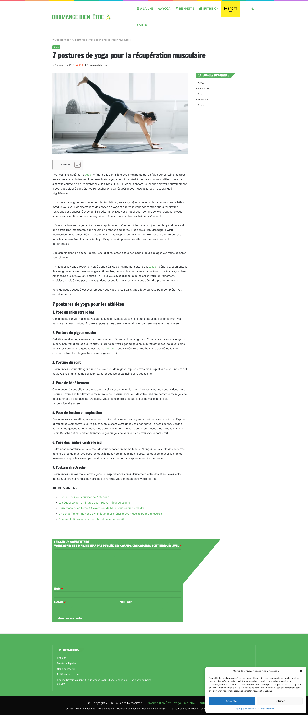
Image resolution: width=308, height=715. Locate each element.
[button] (301, 671)
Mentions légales (265, 708)
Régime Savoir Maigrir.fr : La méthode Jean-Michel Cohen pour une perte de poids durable (192, 708)
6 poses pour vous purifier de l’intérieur (84, 497)
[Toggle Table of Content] (76, 165)
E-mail (60, 602)
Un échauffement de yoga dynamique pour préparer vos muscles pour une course (110, 513)
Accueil (59, 39)
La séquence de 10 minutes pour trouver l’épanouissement (95, 502)
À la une (146, 8)
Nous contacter (66, 668)
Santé (142, 24)
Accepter (232, 701)
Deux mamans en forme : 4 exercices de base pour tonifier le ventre (102, 508)
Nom (58, 588)
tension (153, 266)
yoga (88, 174)
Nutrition (210, 8)
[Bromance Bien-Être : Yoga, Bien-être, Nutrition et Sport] (84, 16)
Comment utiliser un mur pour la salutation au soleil (91, 519)
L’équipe (61, 657)
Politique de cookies (245, 708)
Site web (126, 602)
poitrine (110, 348)
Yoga (166, 8)
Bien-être (186, 8)
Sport (232, 8)
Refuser (280, 701)
